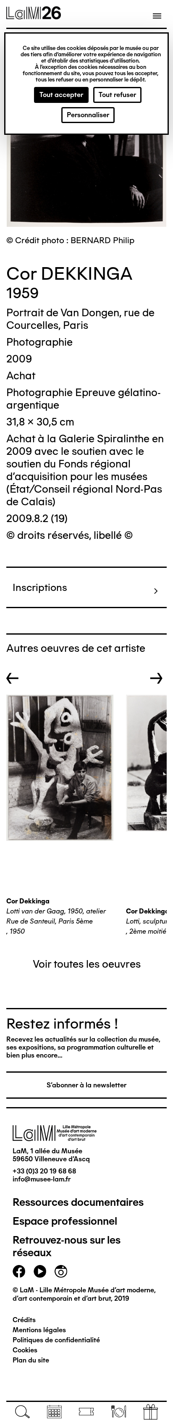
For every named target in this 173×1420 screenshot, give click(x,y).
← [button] (12, 678)
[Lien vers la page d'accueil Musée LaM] (33, 16)
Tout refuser (117, 95)
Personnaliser (88, 115)
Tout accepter (61, 95)
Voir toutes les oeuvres (87, 964)
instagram (61, 1271)
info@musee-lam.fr (42, 1179)
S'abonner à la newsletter (86, 1085)
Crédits (24, 1320)
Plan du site (31, 1360)
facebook (19, 1271)
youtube (40, 1271)
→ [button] (156, 678)
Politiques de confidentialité (56, 1340)
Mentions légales (39, 1330)
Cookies (25, 1350)
